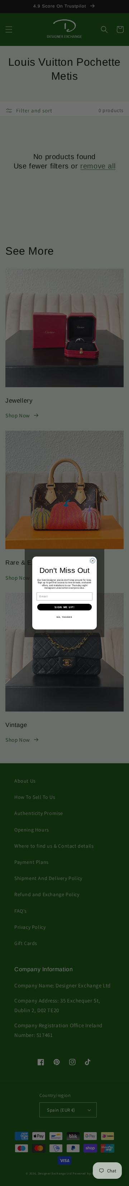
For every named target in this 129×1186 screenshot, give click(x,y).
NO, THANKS (64, 617)
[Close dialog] (92, 560)
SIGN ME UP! (64, 607)
